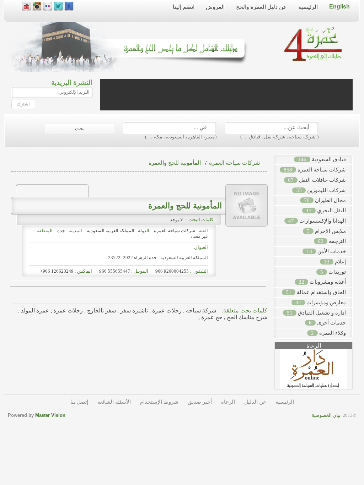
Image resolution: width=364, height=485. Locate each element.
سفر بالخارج (101, 310)
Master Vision (50, 415)
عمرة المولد (34, 310)
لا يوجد (177, 219)
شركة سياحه (200, 310)
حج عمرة (211, 317)
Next (356, 371)
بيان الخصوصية (326, 415)
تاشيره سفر (133, 310)
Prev (271, 371)
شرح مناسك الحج (246, 317)
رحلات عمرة (166, 310)
